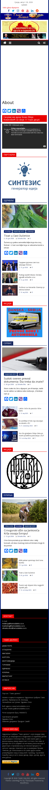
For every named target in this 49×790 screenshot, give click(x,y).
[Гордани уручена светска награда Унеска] (10, 261)
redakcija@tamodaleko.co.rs (13, 623)
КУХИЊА (5, 672)
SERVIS (21, 374)
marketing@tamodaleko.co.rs (13, 626)
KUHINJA (8, 231)
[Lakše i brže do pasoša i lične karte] (10, 407)
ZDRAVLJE (30, 231)
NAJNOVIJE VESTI (19, 231)
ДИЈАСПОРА (7, 646)
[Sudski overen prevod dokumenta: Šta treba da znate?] (24, 349)
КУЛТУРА (6, 657)
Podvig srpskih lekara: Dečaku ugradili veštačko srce (30, 276)
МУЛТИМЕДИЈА (8, 661)
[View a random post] (44, 42)
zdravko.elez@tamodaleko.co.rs (14, 628)
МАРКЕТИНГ (7, 676)
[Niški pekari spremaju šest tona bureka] (10, 559)
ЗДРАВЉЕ (6, 668)
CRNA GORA (9, 526)
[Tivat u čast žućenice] (24, 206)
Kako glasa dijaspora (11, 7)
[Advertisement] (24, 71)
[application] (24, 136)
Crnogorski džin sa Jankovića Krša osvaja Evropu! (21, 531)
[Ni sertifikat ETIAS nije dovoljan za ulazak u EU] (10, 420)
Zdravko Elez (21, 238)
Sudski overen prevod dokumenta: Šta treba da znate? (24, 380)
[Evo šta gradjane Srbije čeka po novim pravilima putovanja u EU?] (10, 432)
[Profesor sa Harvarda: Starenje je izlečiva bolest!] (10, 286)
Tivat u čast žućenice (17, 235)
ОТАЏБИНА (6, 649)
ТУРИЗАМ (6, 665)
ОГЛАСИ (5, 680)
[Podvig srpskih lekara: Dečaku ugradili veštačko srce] (10, 274)
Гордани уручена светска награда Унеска (29, 263)
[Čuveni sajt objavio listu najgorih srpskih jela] (10, 584)
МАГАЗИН (6, 653)
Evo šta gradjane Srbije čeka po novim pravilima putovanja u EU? (31, 434)
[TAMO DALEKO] (4, 42)
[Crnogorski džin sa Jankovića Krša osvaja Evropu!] (24, 500)
